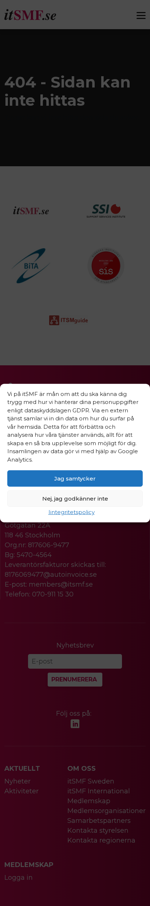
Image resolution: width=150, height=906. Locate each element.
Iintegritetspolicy (71, 512)
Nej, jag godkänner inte (75, 498)
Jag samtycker (75, 478)
